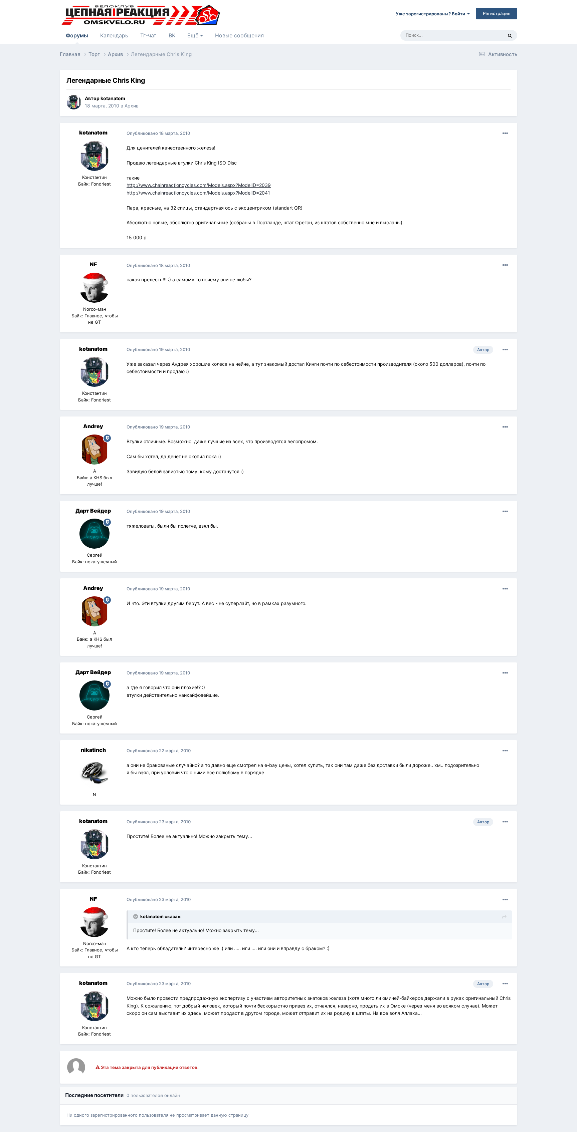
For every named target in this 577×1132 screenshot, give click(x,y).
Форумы (77, 35)
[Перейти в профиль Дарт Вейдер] (94, 534)
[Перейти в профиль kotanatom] (73, 102)
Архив (132, 105)
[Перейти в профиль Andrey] (94, 450)
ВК (172, 35)
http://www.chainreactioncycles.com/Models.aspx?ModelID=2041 (198, 193)
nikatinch (93, 750)
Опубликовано (158, 133)
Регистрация (496, 13)
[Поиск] (510, 35)
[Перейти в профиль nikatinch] (94, 773)
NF (93, 264)
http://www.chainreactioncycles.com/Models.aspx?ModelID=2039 (199, 185)
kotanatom (113, 98)
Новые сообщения (239, 35)
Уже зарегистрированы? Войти (431, 13)
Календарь (114, 35)
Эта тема (485, 35)
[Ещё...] (505, 133)
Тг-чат (148, 35)
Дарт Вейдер (93, 510)
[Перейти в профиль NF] (94, 288)
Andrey (93, 426)
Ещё (193, 35)
